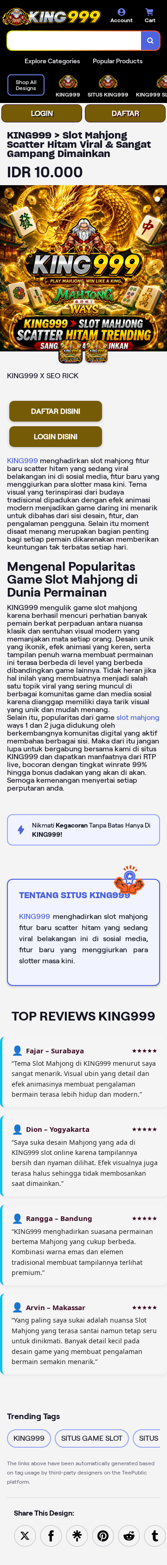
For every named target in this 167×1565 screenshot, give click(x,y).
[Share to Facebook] (51, 1535)
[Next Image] (159, 269)
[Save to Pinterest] (103, 1535)
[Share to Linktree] (77, 1535)
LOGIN (42, 113)
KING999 (22, 461)
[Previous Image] (7, 269)
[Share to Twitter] (25, 1535)
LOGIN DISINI (55, 437)
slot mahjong (138, 717)
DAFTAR (125, 113)
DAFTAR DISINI (55, 411)
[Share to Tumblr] (155, 1535)
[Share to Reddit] (129, 1535)
